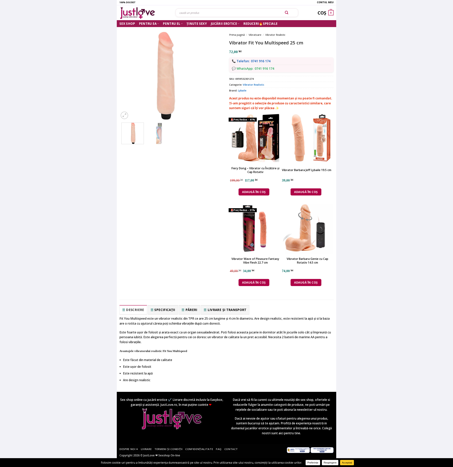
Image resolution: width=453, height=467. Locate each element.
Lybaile (242, 90)
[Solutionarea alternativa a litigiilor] (298, 450)
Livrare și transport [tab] (227, 310)
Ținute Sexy (197, 24)
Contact (231, 449)
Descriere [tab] (135, 310)
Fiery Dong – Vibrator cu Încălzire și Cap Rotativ (255, 170)
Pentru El (171, 24)
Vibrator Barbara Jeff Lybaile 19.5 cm (306, 170)
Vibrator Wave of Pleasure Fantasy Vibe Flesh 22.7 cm (255, 260)
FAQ (219, 449)
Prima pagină (237, 34)
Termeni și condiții (168, 449)
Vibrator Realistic (275, 34)
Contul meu (325, 2)
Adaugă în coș (254, 192)
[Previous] (127, 71)
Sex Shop (127, 24)
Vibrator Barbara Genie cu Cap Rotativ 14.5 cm (307, 260)
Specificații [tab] (164, 310)
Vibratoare (255, 34)
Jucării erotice (224, 24)
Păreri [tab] (191, 310)
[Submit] (286, 13)
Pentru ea (148, 24)
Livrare (146, 449)
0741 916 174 (260, 61)
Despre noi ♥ (128, 449)
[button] (124, 115)
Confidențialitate (199, 449)
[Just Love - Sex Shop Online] (144, 12)
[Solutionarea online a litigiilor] (322, 450)
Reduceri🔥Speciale (260, 24)
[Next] (216, 71)
